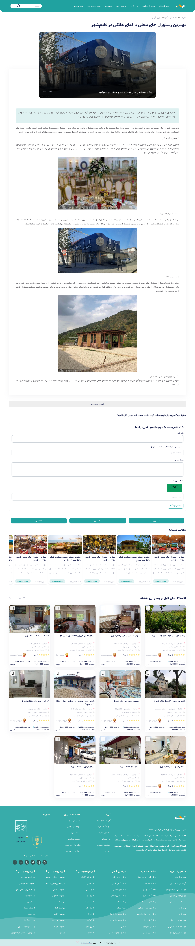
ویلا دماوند (91, 932)
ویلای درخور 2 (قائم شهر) (82, 766)
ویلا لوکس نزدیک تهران (176, 889)
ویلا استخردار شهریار (177, 926)
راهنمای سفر (121, 6)
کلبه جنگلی (121, 907)
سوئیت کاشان (59, 889)
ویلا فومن (31, 901)
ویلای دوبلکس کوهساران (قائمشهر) (168, 635)
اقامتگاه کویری (149, 889)
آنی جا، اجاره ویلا (103, 820)
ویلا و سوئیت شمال (117, 932)
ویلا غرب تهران (149, 926)
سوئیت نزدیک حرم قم (55, 877)
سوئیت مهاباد (59, 926)
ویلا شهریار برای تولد (177, 932)
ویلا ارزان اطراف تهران (26, 926)
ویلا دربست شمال (118, 877)
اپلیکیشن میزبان (73, 851)
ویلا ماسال (91, 883)
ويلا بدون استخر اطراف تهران (23, 932)
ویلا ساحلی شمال (118, 895)
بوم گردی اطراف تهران (177, 901)
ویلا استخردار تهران (178, 920)
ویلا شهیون (30, 914)
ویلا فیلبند (61, 932)
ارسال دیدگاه (175, 505)
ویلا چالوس (91, 889)
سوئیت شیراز (59, 901)
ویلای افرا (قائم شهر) (130, 766)
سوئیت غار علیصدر (27, 883)
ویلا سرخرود (90, 901)
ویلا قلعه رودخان (28, 877)
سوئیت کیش (59, 907)
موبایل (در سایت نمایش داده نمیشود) (167, 446)
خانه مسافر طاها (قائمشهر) (37, 635)
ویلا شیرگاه (91, 914)
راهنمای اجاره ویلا (94, 6)
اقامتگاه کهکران (149, 895)
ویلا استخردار (150, 883)
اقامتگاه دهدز (29, 907)
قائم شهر (97, 520)
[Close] (77, 942)
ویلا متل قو (91, 907)
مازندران (156, 520)
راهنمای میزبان (74, 839)
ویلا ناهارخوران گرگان (147, 907)
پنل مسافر (106, 839)
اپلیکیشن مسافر (103, 845)
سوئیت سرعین (58, 920)
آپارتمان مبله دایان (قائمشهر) (35, 701)
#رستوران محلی (97, 404)
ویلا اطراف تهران (179, 877)
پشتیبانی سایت (74, 820)
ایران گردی (134, 6)
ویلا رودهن (91, 926)
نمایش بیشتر (19, 597)
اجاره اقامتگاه (164, 6)
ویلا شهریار (181, 914)
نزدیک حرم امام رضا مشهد (54, 883)
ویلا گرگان (91, 920)
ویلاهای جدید (104, 832)
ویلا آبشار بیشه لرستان (25, 889)
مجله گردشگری (148, 6)
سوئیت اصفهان (58, 895)
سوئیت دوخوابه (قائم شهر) (127, 701)
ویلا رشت (122, 926)
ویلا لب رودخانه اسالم (146, 914)
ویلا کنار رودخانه (149, 901)
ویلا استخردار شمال (117, 914)
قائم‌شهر (38, 520)
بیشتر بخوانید (160, 581)
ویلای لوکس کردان (178, 895)
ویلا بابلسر (91, 895)
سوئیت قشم (59, 914)
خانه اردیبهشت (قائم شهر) (172, 766)
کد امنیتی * (178, 480)
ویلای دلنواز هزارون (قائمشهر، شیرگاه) (77, 635)
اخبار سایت (78, 6)
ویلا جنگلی (121, 901)
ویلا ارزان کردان (29, 920)
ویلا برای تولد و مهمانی (146, 877)
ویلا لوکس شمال (119, 883)
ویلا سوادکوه (30, 895)
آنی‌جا (183, 17)
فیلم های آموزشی (73, 845)
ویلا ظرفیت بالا (149, 920)
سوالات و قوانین (73, 826)
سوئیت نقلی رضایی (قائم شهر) (125, 635)
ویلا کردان (181, 907)
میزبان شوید (75, 832)
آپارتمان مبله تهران (178, 883)
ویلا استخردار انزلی (118, 920)
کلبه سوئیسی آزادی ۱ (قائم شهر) (169, 701)
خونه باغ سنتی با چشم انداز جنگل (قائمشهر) (74, 702)
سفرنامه (108, 6)
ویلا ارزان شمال (119, 889)
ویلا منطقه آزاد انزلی (87, 877)
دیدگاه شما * (177, 460)
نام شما (180, 433)
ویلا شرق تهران (149, 932)
